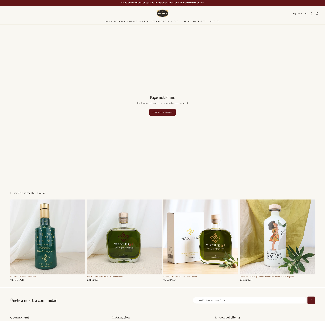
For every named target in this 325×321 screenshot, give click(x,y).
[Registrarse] (311, 300)
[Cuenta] (311, 13)
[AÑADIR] (81, 270)
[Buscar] (306, 13)
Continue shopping (162, 112)
